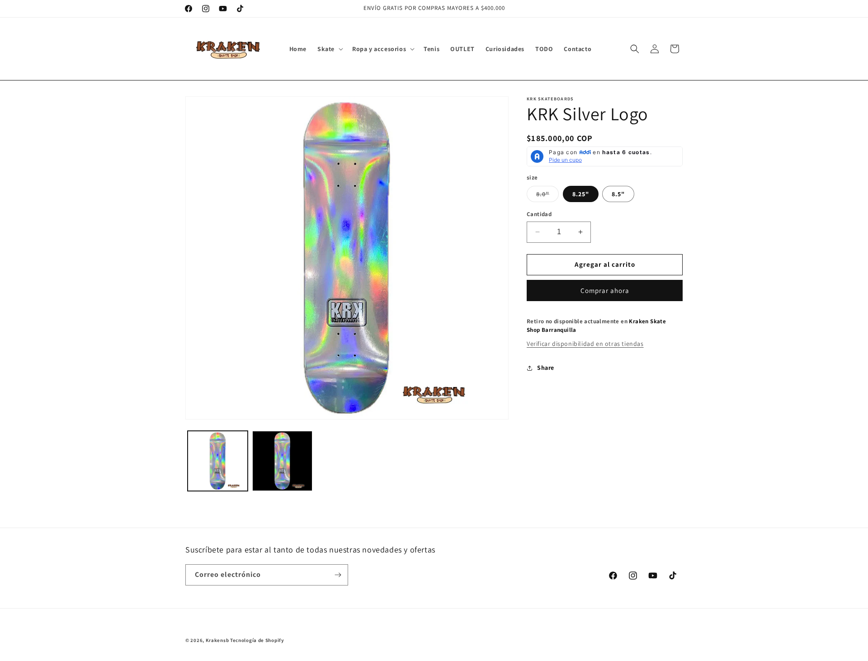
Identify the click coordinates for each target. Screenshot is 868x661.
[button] (329, 48)
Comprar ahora (604, 290)
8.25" (580, 194)
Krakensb (217, 640)
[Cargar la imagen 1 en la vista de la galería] (218, 461)
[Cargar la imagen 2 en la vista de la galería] (282, 461)
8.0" (547, 195)
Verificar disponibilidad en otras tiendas (585, 344)
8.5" (618, 194)
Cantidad (539, 214)
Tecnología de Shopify (257, 640)
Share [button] (545, 368)
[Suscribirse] (338, 574)
